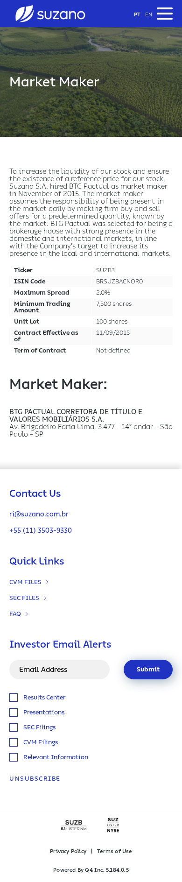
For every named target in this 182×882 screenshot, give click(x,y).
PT (137, 14)
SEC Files (24, 598)
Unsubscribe (35, 779)
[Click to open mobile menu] (165, 13)
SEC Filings (39, 727)
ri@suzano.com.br (39, 514)
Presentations (43, 712)
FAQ (15, 614)
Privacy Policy (68, 851)
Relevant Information (55, 757)
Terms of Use (114, 851)
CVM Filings (40, 742)
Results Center (44, 697)
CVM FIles (25, 582)
